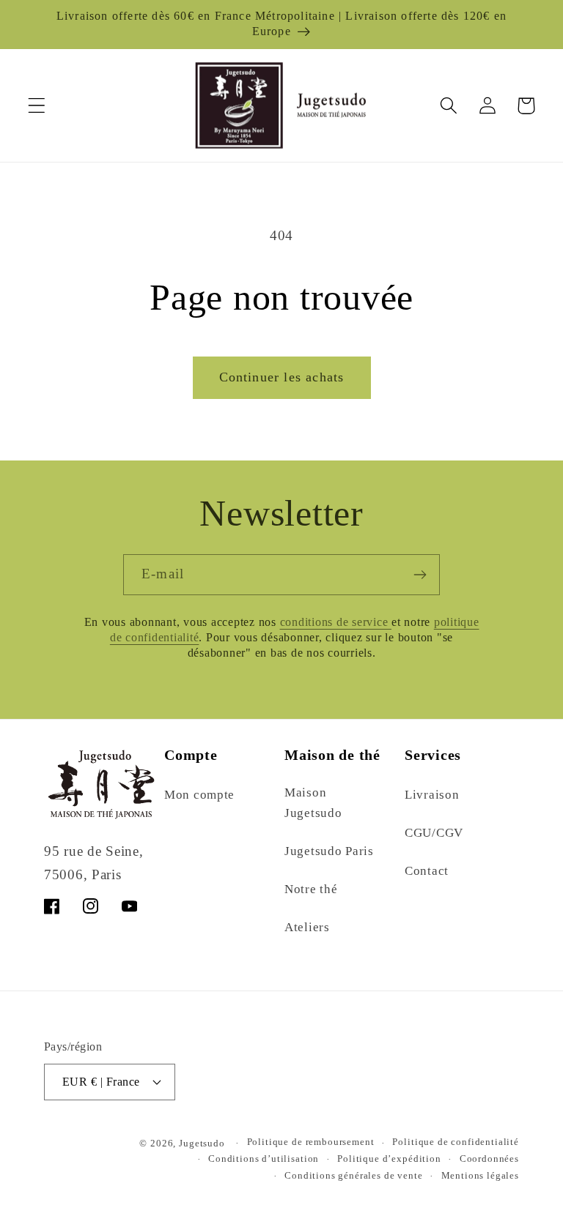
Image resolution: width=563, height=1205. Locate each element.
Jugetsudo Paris (329, 851)
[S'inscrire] (419, 574)
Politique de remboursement (311, 1141)
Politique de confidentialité (455, 1141)
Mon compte (199, 795)
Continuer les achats (282, 377)
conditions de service (336, 622)
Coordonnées (489, 1158)
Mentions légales (480, 1175)
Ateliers (307, 927)
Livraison (432, 795)
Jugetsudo (202, 1143)
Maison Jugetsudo (313, 803)
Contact (427, 871)
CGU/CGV (434, 833)
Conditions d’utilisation (263, 1158)
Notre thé (310, 889)
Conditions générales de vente (353, 1175)
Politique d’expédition (389, 1158)
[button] (37, 105)
